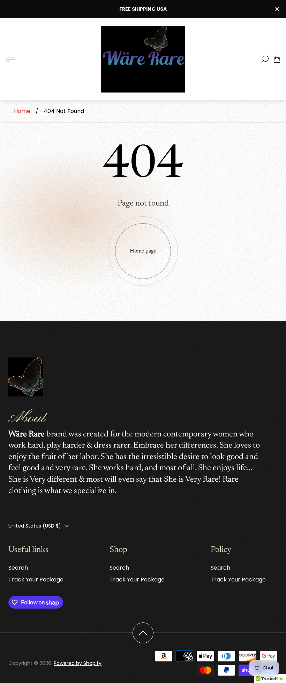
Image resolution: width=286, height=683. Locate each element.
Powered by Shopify (77, 663)
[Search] (265, 59)
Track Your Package (35, 580)
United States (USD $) (34, 525)
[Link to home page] (25, 377)
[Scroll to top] (143, 632)
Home (22, 111)
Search (18, 568)
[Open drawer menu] (10, 59)
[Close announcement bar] (276, 9)
